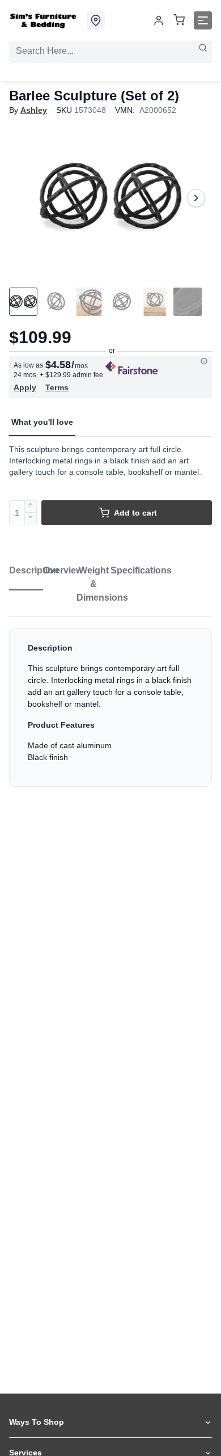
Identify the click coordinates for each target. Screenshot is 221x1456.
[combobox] (110, 51)
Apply (25, 387)
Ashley (33, 110)
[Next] (196, 198)
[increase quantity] (31, 506)
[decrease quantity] (31, 519)
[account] (158, 20)
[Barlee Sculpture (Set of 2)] (110, 198)
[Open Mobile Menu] (203, 20)
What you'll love (42, 422)
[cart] (179, 20)
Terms (57, 387)
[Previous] (25, 198)
